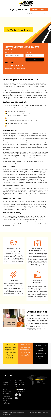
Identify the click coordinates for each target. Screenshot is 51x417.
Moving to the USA (19, 382)
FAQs (16, 386)
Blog (40, 13)
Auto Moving (6, 379)
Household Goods (7, 386)
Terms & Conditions (43, 412)
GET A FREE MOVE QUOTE (39, 9)
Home (12, 13)
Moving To (28, 52)
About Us (17, 13)
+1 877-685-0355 (14, 65)
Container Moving (7, 380)
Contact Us (45, 13)
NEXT (34, 59)
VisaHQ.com (38, 207)
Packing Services (7, 391)
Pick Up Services (7, 393)
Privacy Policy (34, 412)
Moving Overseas (19, 384)
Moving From (8, 52)
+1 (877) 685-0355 (18, 9)
